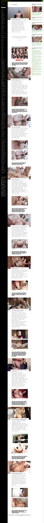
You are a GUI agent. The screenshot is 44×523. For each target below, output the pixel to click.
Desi (1, 46)
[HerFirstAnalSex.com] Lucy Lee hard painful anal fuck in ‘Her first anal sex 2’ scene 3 (37, 71)
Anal (16, 62)
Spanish (2, 56)
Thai (1, 57)
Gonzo (5, 189)
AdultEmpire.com (3, 64)
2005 (14, 62)
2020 (12, 251)
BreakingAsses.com (3, 90)
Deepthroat (22, 79)
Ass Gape (19, 62)
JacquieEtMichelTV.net (3, 127)
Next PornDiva (2, 148)
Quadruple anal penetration (3, 33)
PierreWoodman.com (3, 152)
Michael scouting (20, 354)
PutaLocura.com (2, 157)
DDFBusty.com (2, 101)
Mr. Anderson (24, 354)
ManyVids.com (2, 140)
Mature (2, 30)
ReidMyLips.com (2, 159)
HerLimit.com (2, 121)
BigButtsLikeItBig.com (3, 82)
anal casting (19, 456)
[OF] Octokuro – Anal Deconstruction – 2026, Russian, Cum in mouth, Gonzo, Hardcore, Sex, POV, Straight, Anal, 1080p (37, 32)
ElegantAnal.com (2, 105)
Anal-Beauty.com (2, 68)
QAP (1, 32)
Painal (4, 193)
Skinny (15, 179)
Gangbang (16, 163)
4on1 (14, 208)
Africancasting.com (3, 65)
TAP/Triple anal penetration (3, 172)
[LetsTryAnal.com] (4, 196)
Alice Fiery (17, 510)
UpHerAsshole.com (3, 167)
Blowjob (17, 19)
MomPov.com (2, 143)
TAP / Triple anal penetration (17, 127)
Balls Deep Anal (16, 209)
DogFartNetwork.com (3, 104)
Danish (2, 45)
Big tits (26, 62)
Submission (2, 36)
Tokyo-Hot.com (2, 163)
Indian (2, 51)
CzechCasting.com (3, 99)
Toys (21, 164)
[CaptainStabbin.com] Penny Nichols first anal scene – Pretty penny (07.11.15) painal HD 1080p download (37, 20)
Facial (23, 268)
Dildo (24, 63)
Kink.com (2, 130)
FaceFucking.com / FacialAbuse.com (22, 19)
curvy (12, 353)
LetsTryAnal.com (2, 136)
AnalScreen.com (2, 75)
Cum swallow (18, 79)
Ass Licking (25, 401)
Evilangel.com (2, 106)
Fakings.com (2, 111)
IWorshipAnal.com (3, 126)
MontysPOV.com (2, 144)
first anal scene (2, 188)
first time (19, 353)
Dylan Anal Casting (25, 252)
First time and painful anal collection (6, 0)
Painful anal (13, 179)
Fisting (13, 163)
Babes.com (2, 78)
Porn (21, 111)
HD (12, 111)
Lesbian (2, 29)
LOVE (1, 137)
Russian (12, 127)
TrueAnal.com (2, 164)
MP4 (2, 193)
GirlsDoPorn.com (3, 118)
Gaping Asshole (22, 353)
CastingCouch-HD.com (3, 95)
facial (26, 63)
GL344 (25, 353)
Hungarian (2, 50)
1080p (12, 62)
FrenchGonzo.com (3, 116)
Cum (22, 63)
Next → (22, 515)
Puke (20, 64)
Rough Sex (23, 64)
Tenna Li (24, 355)
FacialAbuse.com (14, 64)
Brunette (16, 63)
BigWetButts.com (3, 84)
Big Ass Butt (17, 252)
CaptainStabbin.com (3, 94)
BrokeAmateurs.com (3, 91)
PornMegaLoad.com (3, 154)
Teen (23, 310)
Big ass (21, 62)
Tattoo (16, 112)
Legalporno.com (15, 111)
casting (2, 186)
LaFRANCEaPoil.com (3, 131)
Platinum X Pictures (3, 153)
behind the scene (2, 14)
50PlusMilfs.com (2, 62)
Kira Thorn (23, 163)
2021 (12, 208)
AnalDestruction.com (3, 70)
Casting (16, 370)
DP (22, 268)
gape (18, 163)
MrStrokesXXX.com (3, 145)
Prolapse (24, 111)
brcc (5, 184)
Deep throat (15, 353)
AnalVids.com (25, 208)
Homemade (2, 122)
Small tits (17, 179)
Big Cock (24, 62)
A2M (16, 251)
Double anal (25, 79)
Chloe (20, 63)
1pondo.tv (2, 60)
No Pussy (19, 111)
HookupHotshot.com (3, 123)
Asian (1, 42)
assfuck (22, 456)
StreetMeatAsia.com (3, 162)
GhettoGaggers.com (3, 117)
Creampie (23, 209)
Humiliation (2, 28)
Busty (18, 63)
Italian (2, 52)
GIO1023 (20, 163)
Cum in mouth (15, 79)
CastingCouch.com (3, 96)
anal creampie (21, 208)
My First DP (18, 294)
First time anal (18, 370)
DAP (20, 79)
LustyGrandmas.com (3, 139)
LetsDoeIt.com (2, 135)
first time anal (3, 189)
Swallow (26, 64)
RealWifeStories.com (3, 158)
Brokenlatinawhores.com (3, 92)
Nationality (2, 40)
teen (21, 355)
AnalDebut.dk (2, 69)
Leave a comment (19, 32)
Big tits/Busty (14, 19)
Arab (1, 41)
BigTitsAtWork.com (3, 83)
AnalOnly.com (2, 73)
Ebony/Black (2, 47)
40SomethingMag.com (3, 61)
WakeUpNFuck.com (3, 169)
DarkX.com (2, 100)
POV (1, 195)
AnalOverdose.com (3, 74)
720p (16, 208)
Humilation (18, 64)
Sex (25, 294)
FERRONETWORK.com (3, 113)
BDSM (2, 13)
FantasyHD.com (2, 112)
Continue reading (14, 106)
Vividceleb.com (2, 168)
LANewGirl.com (2, 132)
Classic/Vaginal (20, 268)
